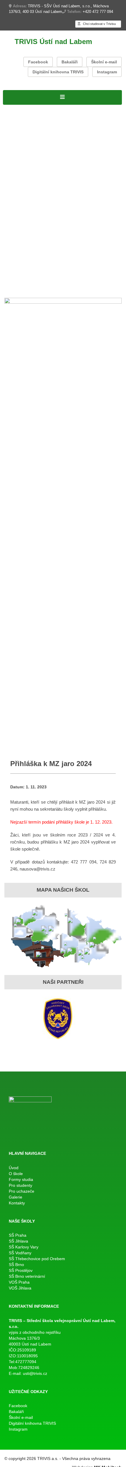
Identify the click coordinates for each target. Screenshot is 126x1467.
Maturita (12, 176)
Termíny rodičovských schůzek (38, 244)
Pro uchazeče (19, 251)
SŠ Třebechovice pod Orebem (37, 1258)
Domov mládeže (76, 282)
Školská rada (81, 138)
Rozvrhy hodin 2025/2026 (33, 169)
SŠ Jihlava (18, 1241)
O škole (75, 108)
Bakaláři (70, 62)
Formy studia (18, 123)
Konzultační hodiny (55, 229)
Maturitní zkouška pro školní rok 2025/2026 (53, 191)
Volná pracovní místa (90, 116)
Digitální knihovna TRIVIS (58, 72)
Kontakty (30, 289)
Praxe (10, 229)
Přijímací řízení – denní (30, 259)
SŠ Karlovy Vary (23, 1247)
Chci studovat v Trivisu (99, 24)
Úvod (13, 1167)
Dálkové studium (22, 153)
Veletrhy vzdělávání (75, 274)
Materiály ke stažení (26, 146)
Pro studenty (18, 161)
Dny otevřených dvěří (28, 274)
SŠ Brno (16, 1264)
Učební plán (52, 138)
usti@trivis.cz (35, 1373)
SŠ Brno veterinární (27, 1276)
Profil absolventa (76, 267)
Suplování (74, 169)
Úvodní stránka (20, 108)
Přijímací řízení (20, 138)
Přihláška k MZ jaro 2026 (91, 184)
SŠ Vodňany (20, 1252)
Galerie (11, 289)
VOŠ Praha (19, 1282)
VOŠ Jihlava (20, 1288)
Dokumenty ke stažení (29, 236)
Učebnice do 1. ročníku (30, 282)
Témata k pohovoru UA (30, 267)
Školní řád (98, 169)
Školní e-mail (104, 62)
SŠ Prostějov (21, 1270)
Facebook (38, 62)
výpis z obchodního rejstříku (35, 1332)
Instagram (107, 72)
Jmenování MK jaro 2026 (32, 184)
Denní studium (20, 131)
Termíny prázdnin (97, 229)
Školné (25, 229)
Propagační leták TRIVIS (86, 259)
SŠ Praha (17, 1235)
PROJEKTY (52, 108)
